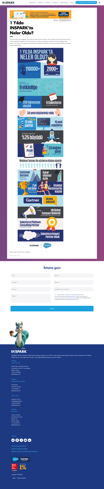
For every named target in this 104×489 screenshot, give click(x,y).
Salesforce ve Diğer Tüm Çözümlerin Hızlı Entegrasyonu (24, 451)
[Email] (60, 20)
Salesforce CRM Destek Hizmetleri (19, 448)
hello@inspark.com (15, 374)
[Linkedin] (68, 20)
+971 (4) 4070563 (15, 423)
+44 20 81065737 (15, 388)
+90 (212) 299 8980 (16, 372)
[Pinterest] (66, 20)
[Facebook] (64, 20)
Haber (19, 255)
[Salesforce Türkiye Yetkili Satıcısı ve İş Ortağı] (8, 2)
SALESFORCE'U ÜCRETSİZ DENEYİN (87, 2)
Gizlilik (13, 478)
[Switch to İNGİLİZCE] (99, 3)
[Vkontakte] (70, 20)
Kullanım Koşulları (21, 478)
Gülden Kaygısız (13, 255)
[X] (62, 20)
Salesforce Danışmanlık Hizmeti (18, 446)
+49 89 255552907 (15, 403)
